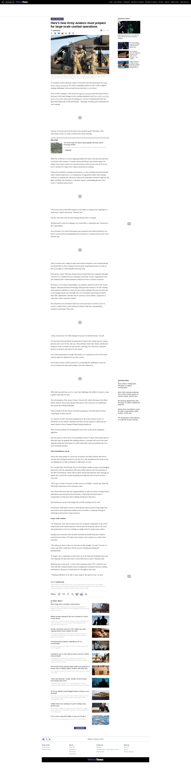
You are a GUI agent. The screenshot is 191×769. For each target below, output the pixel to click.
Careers (126, 749)
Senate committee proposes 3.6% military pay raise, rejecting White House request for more (68, 630)
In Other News (56, 601)
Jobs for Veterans (129, 751)
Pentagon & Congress (151, 2)
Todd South (56, 30)
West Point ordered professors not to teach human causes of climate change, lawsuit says (128, 394)
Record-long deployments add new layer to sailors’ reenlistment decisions (129, 402)
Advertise (99, 747)
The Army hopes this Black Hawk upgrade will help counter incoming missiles (83, 143)
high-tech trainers (85, 94)
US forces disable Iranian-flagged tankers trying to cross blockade (70, 692)
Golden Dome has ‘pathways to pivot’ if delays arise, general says (68, 705)
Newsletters (72, 749)
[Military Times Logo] (22, 2)
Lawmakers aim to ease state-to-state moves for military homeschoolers (70, 655)
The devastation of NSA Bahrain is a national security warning (129, 419)
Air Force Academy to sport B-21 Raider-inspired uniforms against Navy (134, 45)
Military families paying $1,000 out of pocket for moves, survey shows (69, 617)
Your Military (57, 19)
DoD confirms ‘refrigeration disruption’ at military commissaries (127, 385)
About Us (126, 747)
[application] (129, 27)
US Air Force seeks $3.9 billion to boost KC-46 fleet (68, 716)
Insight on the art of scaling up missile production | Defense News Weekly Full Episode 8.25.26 (134, 64)
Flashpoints (126, 2)
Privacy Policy (46, 747)
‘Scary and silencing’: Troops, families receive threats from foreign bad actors (69, 680)
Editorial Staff (100, 751)
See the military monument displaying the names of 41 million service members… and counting (134, 55)
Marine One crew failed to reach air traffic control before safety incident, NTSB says (129, 411)
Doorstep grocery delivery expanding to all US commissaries (66, 642)
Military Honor (175, 2)
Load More (80, 728)
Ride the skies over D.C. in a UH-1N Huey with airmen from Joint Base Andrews (128, 36)
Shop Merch (72, 754)
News (111, 2)
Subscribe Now (184, 2)
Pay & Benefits (118, 2)
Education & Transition (137, 2)
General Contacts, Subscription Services (107, 749)
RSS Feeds (72, 751)
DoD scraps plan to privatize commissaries (65, 604)
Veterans (167, 2)
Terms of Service (46, 749)
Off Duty (161, 2)
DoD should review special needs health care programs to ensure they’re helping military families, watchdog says (70, 667)
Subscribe (72, 747)
